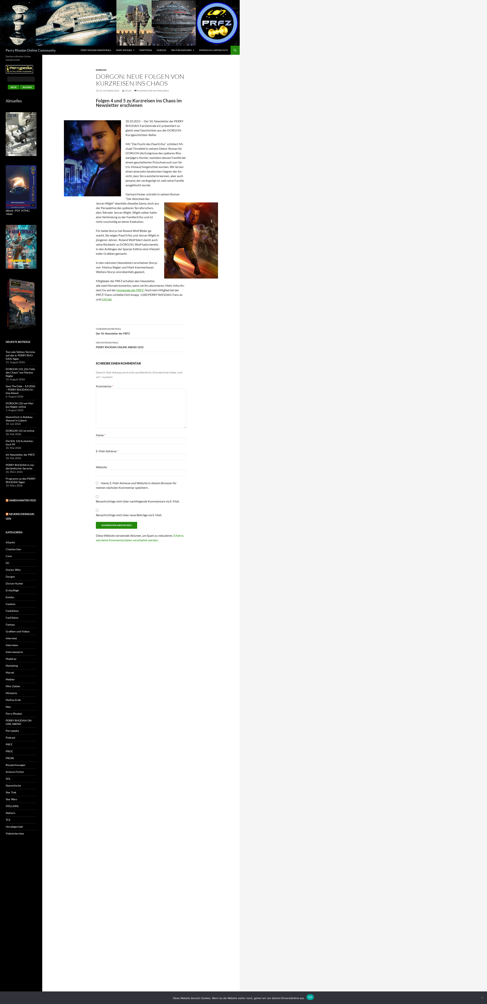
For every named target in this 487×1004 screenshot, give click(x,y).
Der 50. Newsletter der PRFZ (113, 331)
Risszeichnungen (15, 765)
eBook (9, 210)
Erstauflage (12, 590)
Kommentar (104, 386)
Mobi (9, 214)
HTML (25, 210)
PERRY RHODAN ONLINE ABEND (19, 722)
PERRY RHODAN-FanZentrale (96, 50)
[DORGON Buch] (21, 303)
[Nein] (482, 998)
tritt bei (106, 299)
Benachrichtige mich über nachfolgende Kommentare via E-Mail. (137, 501)
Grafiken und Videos (18, 631)
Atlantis (10, 542)
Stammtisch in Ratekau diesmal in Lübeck (19, 418)
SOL (8, 778)
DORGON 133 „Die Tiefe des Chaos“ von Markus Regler (20, 372)
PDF (17, 210)
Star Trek (11, 792)
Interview (11, 638)
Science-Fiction (15, 771)
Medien (10, 679)
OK (310, 997)
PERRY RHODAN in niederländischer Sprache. (20, 466)
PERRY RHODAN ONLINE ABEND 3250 (119, 345)
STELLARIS (12, 806)
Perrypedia (145, 50)
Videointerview (15, 833)
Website (101, 467)
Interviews (12, 645)
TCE (8, 819)
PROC (9, 751)
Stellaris (10, 813)
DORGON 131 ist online (20, 430)
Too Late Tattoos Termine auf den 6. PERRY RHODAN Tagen (20, 355)
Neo (8, 706)
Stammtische (13, 785)
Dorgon (161, 50)
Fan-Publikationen (181, 50)
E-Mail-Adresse (107, 451)
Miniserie (11, 693)
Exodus (10, 597)
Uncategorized (14, 826)
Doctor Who (13, 569)
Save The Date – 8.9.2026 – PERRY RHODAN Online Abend (20, 390)
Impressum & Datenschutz (213, 50)
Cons (9, 556)
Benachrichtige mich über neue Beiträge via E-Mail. (129, 515)
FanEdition (12, 610)
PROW (10, 758)
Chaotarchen (13, 549)
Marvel (10, 672)
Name (100, 435)
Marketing (12, 665)
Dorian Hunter (14, 583)
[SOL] (21, 133)
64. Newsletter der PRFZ (20, 454)
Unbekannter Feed (22, 500)
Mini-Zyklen (13, 686)
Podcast (10, 737)
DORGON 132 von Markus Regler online (20, 405)
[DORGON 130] (21, 186)
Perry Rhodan (124, 50)
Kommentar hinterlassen (153, 90)
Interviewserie (14, 652)
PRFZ (9, 744)
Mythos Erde (13, 699)
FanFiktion (12, 617)
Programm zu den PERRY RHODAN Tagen (21, 480)
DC (8, 563)
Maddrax (11, 658)
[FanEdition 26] (21, 246)
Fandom (10, 604)
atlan (128, 90)
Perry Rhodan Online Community (31, 50)
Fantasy (10, 624)
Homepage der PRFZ (130, 290)
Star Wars (11, 799)
